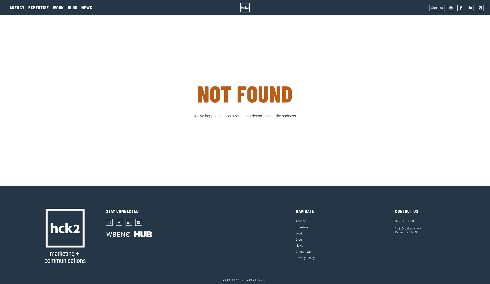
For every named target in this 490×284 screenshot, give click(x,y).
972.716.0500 (404, 221)
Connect (437, 8)
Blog (73, 7)
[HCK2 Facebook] (460, 8)
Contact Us (303, 252)
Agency (17, 7)
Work (58, 7)
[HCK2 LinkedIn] (470, 8)
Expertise (38, 7)
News (86, 7)
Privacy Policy (305, 258)
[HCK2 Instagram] (451, 8)
